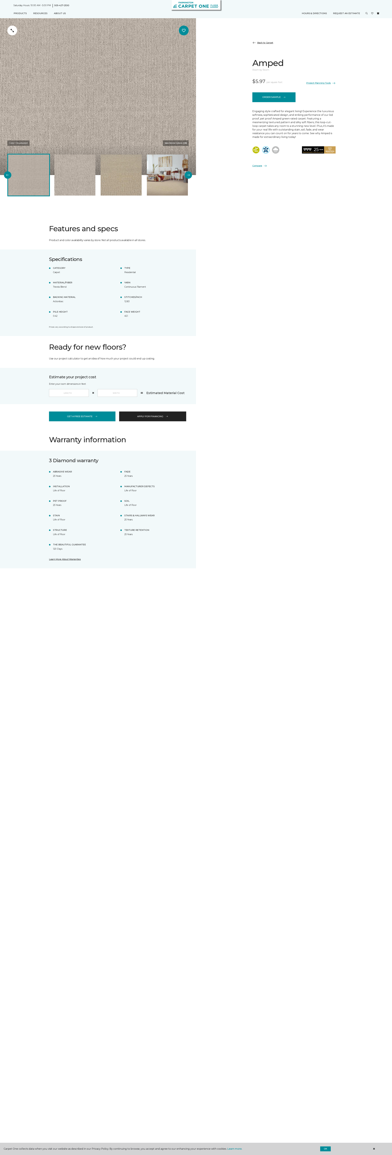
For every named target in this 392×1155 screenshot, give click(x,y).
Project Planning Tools (318, 83)
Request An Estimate (346, 13)
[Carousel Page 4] (167, 175)
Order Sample (271, 97)
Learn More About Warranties (65, 559)
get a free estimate (79, 416)
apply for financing (150, 416)
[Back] (7, 175)
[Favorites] (372, 13)
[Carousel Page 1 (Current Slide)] (28, 175)
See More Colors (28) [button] (176, 143)
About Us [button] (60, 13)
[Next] (188, 175)
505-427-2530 (61, 5)
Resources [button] (40, 13)
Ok (325, 1148)
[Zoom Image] (12, 30)
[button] (366, 13)
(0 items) (378, 13)
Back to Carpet (265, 42)
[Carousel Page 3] (121, 175)
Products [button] (20, 13)
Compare (257, 165)
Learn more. (234, 1148)
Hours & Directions (314, 13)
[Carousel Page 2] (75, 175)
